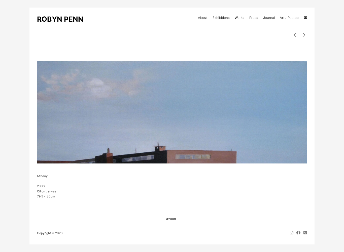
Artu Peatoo (289, 18)
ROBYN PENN (60, 19)
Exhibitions (221, 18)
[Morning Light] (304, 35)
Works (239, 18)
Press (253, 18)
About (203, 18)
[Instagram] (292, 233)
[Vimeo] (304, 233)
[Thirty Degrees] (295, 35)
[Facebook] (298, 233)
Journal (269, 18)
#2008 (171, 219)
